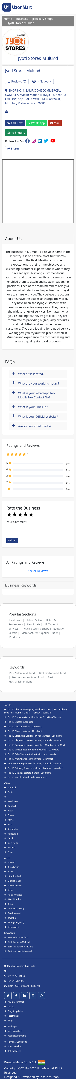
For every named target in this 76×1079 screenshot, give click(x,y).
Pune (10, 852)
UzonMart (44, 1068)
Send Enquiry (16, 133)
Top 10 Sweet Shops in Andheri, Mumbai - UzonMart (33, 749)
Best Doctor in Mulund (19, 942)
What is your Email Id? (30, 406)
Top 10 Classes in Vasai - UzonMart (25, 731)
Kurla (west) (13, 866)
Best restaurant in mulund (20, 946)
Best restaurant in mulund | (29, 677)
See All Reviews (38, 571)
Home (8, 19)
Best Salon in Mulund (18, 937)
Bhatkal (11, 847)
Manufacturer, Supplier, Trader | (41, 633)
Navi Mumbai (14, 899)
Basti (10, 792)
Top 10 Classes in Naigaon (20, 721)
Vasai (10, 810)
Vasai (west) (13, 927)
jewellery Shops (42, 19)
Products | (15, 637)
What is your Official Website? (35, 416)
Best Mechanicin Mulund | (31, 679)
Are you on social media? (31, 425)
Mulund (11, 862)
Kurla (10, 903)
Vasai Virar (13, 801)
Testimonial (13, 1015)
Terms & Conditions (17, 1041)
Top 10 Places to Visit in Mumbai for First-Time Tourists (34, 717)
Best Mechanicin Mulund (20, 951)
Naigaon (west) (15, 894)
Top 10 (11, 1006)
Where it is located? (28, 373)
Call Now (16, 123)
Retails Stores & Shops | (37, 628)
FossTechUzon (49, 1077)
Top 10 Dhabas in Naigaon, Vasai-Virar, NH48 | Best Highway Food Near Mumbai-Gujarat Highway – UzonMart (35, 711)
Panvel (11, 819)
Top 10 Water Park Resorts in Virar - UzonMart (30, 758)
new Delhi (13, 842)
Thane (11, 815)
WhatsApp (37, 123)
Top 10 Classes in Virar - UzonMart (25, 726)
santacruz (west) (16, 908)
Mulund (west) (15, 885)
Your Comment (16, 522)
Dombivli (12, 806)
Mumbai (12, 787)
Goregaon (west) (16, 922)
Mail (56, 123)
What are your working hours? (35, 383)
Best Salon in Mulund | (23, 673)
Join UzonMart (15, 1031)
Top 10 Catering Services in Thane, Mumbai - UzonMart (35, 763)
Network (45, 81)
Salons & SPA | (35, 620)
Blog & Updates (15, 1011)
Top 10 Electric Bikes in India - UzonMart (27, 777)
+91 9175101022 (16, 980)
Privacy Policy (14, 1046)
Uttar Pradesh (14, 876)
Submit (12, 540)
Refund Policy (14, 1051)
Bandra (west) (14, 913)
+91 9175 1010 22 (16, 975)
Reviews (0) (18, 81)
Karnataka (13, 829)
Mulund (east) (14, 880)
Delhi (10, 838)
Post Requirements (17, 1035)
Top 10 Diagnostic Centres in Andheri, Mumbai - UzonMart (36, 745)
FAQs (10, 1020)
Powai (10, 871)
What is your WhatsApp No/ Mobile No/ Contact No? (33, 394)
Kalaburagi (13, 833)
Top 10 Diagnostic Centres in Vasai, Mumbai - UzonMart (35, 740)
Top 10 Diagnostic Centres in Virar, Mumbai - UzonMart (35, 735)
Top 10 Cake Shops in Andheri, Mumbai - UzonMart (33, 754)
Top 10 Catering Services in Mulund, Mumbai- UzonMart (35, 768)
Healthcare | (16, 620)
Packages (12, 1026)
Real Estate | (34, 624)
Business (22, 19)
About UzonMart (16, 1001)
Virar (10, 824)
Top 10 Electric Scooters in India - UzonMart (29, 772)
